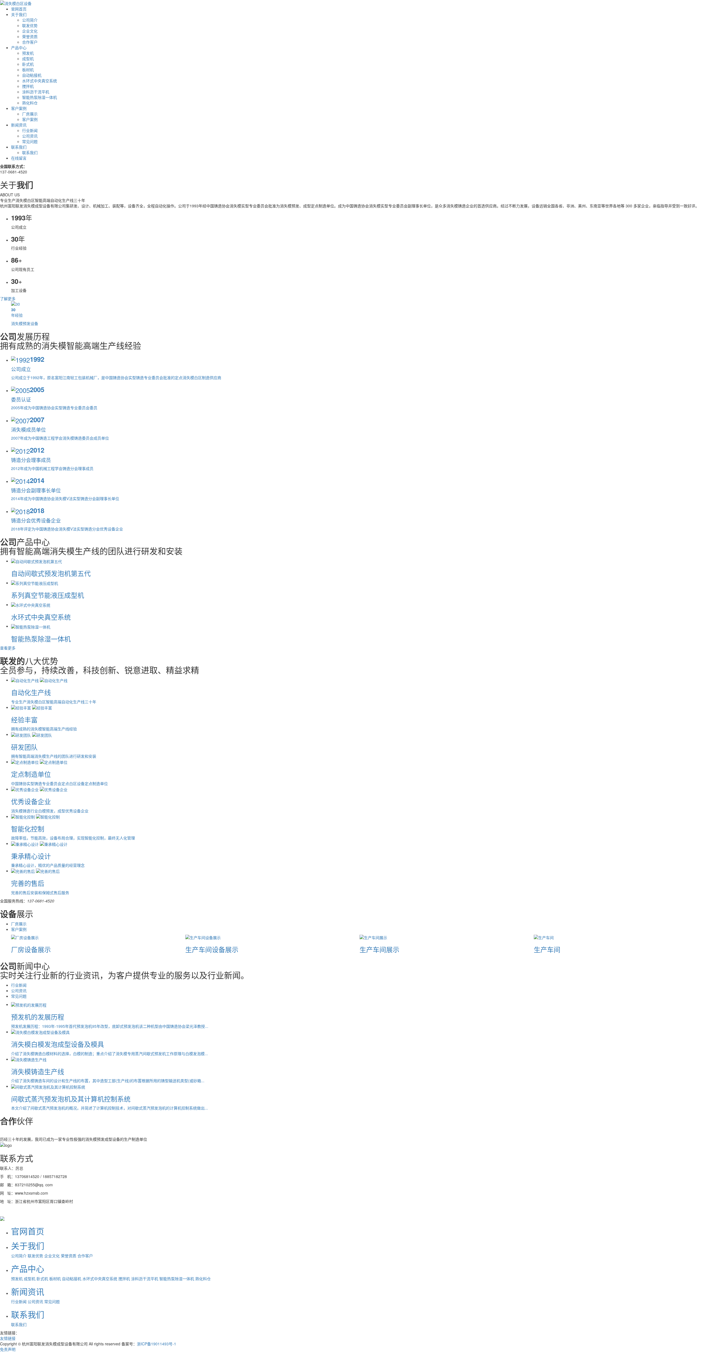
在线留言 (19, 158)
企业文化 (30, 31)
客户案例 (19, 108)
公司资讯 (30, 136)
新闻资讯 (19, 125)
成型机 (28, 58)
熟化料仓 (30, 102)
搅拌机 (28, 86)
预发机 (28, 53)
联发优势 (30, 25)
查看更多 (7, 648)
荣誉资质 (30, 36)
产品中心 (19, 47)
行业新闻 (30, 130)
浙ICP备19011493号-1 (156, 1343)
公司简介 (30, 20)
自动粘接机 (31, 75)
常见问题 (30, 141)
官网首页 (19, 9)
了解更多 (7, 298)
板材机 (28, 69)
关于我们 (19, 14)
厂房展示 (30, 114)
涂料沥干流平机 (35, 91)
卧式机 (28, 64)
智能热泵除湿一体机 (39, 97)
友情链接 (7, 1338)
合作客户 (30, 42)
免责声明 (7, 1349)
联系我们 (19, 147)
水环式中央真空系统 (39, 80)
